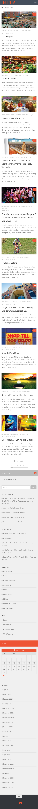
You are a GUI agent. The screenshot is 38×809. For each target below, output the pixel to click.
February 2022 (8, 727)
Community (13, 31)
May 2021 (6, 736)
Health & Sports (7, 257)
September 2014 (8, 769)
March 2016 (7, 759)
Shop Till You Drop (10, 353)
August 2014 (7, 773)
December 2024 (8, 713)
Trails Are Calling (9, 263)
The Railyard (7, 36)
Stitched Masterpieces (17, 508)
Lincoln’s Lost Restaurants (15, 517)
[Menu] (35, 2)
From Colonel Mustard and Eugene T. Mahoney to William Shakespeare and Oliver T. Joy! (19, 217)
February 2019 (8, 745)
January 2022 (7, 731)
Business (5, 31)
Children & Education (9, 580)
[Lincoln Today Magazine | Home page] (10, 2)
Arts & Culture (7, 206)
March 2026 (7, 694)
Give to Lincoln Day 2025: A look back (14, 534)
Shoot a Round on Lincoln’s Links (17, 395)
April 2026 (6, 690)
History (13, 302)
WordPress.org (8, 634)
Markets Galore (9, 78)
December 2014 (8, 764)
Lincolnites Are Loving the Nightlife (18, 440)
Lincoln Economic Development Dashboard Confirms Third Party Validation (17, 164)
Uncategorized (8, 608)
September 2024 (8, 718)
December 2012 (8, 783)
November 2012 (8, 787)
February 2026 (8, 699)
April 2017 (6, 755)
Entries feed (7, 625)
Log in (5, 620)
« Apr (3, 675)
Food (12, 75)
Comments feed (8, 629)
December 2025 (8, 708)
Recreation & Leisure (25, 31)
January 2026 (7, 704)
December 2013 (8, 778)
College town (7, 538)
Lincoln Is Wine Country (13, 118)
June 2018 (6, 750)
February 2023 (8, 722)
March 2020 (7, 741)
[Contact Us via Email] (35, 473)
